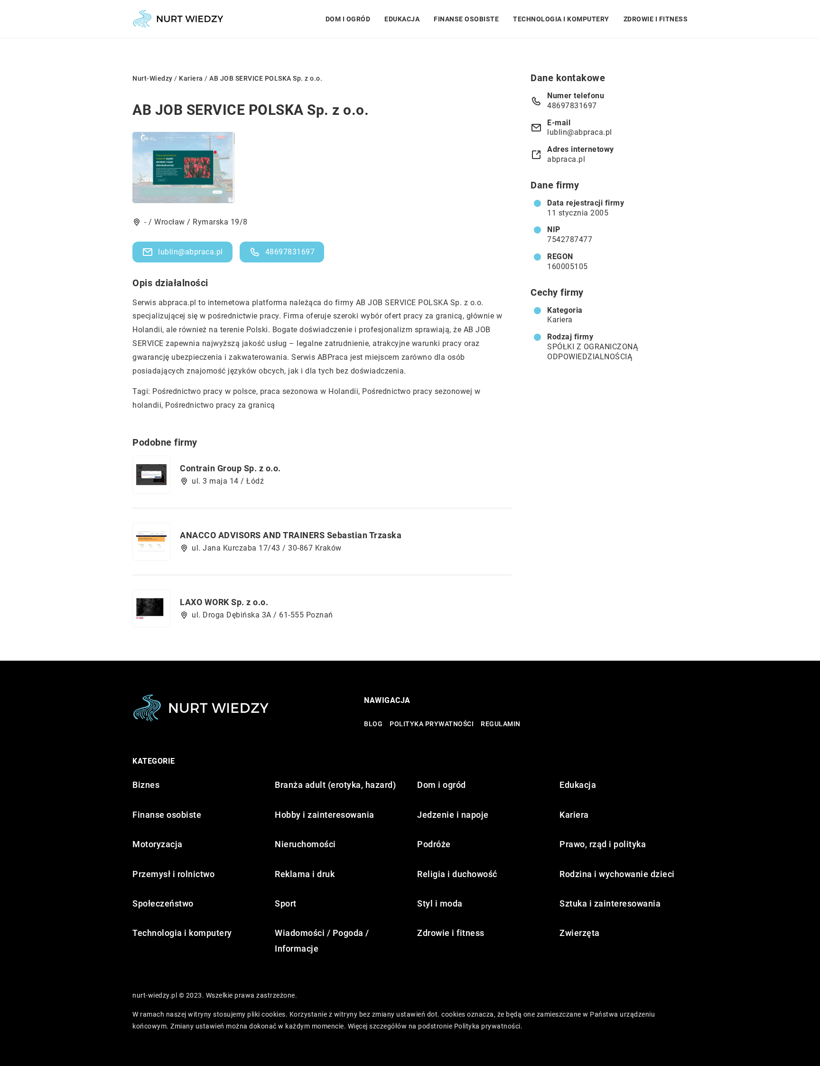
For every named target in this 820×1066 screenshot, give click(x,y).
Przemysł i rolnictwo (173, 874)
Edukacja (401, 19)
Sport (286, 903)
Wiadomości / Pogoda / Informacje (322, 940)
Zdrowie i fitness (656, 19)
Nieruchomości (305, 844)
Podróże (434, 844)
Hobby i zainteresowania (324, 815)
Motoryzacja (157, 844)
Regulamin (501, 724)
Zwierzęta (579, 933)
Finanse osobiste (466, 19)
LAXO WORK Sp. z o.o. (224, 602)
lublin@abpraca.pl (190, 251)
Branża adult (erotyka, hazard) (335, 785)
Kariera (560, 319)
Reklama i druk (305, 874)
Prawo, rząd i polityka (602, 844)
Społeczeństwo (163, 903)
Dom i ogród (348, 19)
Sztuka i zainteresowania (610, 903)
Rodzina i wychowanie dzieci (617, 874)
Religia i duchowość (457, 874)
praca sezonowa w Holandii (309, 391)
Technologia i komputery (561, 19)
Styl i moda (440, 903)
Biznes (145, 785)
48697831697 (290, 251)
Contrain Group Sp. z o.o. (230, 468)
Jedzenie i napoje (453, 815)
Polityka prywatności (432, 724)
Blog (373, 724)
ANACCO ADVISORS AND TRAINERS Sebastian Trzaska (290, 535)
